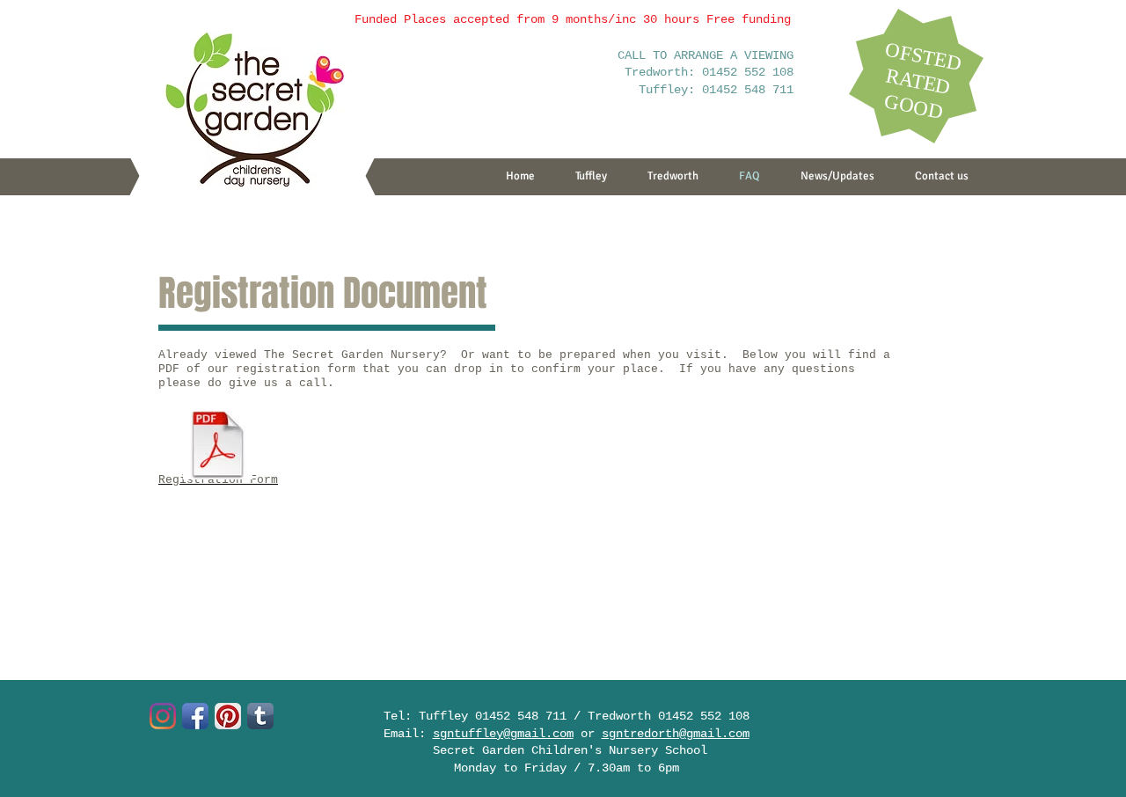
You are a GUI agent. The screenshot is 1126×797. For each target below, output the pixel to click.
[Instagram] (163, 716)
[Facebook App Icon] (195, 716)
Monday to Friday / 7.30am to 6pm (566, 768)
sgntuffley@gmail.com (503, 734)
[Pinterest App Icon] (228, 716)
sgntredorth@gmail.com (675, 734)
